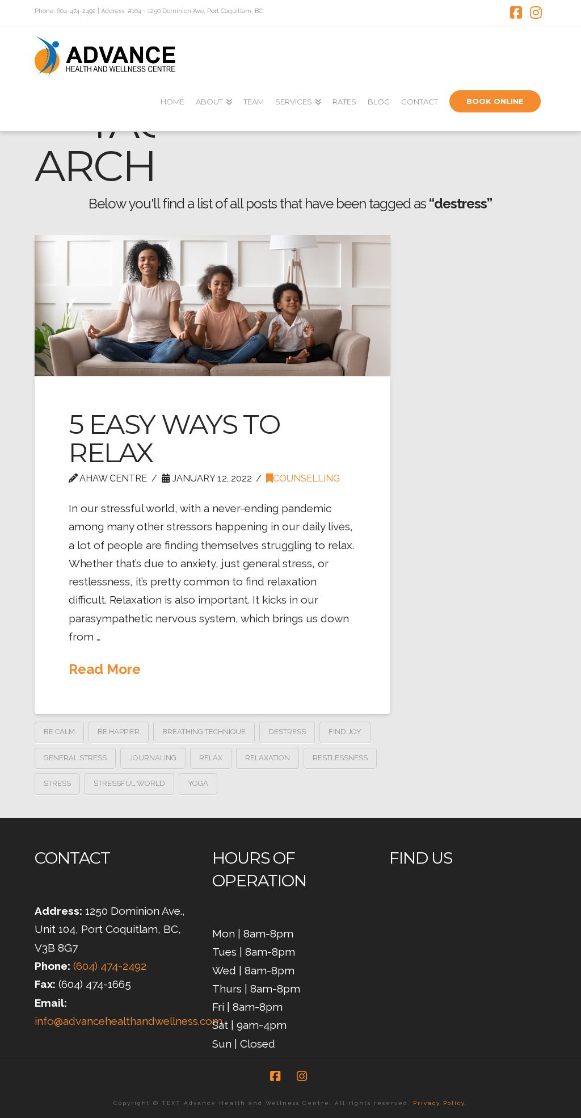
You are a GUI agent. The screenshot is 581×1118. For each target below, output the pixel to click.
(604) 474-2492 (109, 966)
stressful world (129, 783)
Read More (105, 669)
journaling (152, 757)
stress (57, 783)
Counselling (306, 478)
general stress (75, 757)
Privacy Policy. (440, 1103)
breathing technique (204, 731)
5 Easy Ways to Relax (174, 438)
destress (287, 731)
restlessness (340, 757)
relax (210, 757)
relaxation (267, 757)
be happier (119, 731)
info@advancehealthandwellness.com (128, 1021)
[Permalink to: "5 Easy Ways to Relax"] (212, 305)
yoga (198, 783)
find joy (345, 731)
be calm (59, 731)
